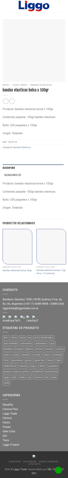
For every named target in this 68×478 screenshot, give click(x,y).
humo (50, 360)
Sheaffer (8, 404)
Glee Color (9, 431)
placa (17, 371)
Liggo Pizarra (11, 444)
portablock (37, 371)
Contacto (34, 464)
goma (28, 360)
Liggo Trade (20, 84)
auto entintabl (10, 343)
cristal (16, 354)
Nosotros (15, 461)
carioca (60, 349)
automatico (26, 343)
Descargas (30, 461)
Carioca (7, 418)
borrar (39, 349)
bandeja (8, 349)
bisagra (19, 349)
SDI (5, 436)
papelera (52, 366)
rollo (14, 377)
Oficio (42, 366)
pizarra (7, 371)
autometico (41, 343)
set (29, 377)
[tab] (33, 167)
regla (6, 377)
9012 (14, 337)
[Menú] (5, 6)
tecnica (38, 377)
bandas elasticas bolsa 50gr (17, 270)
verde (6, 383)
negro (33, 366)
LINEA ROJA (10, 366)
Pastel (7, 427)
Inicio (6, 84)
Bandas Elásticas (41, 84)
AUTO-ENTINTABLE (44, 337)
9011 (6, 337)
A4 (29, 337)
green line (39, 360)
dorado (26, 354)
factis (47, 354)
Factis (6, 422)
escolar (36, 354)
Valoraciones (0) (12, 175)
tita (46, 377)
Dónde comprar (48, 461)
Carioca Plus (10, 409)
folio (6, 360)
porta (25, 371)
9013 (22, 337)
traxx (54, 377)
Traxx (6, 440)
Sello (22, 377)
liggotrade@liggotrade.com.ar (20, 308)
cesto (6, 354)
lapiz (59, 360)
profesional (52, 371)
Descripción (9, 168)
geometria (17, 360)
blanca (29, 349)
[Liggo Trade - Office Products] (34, 6)
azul (52, 343)
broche (49, 349)
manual (23, 366)
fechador (57, 354)
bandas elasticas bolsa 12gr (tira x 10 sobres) (51, 272)
